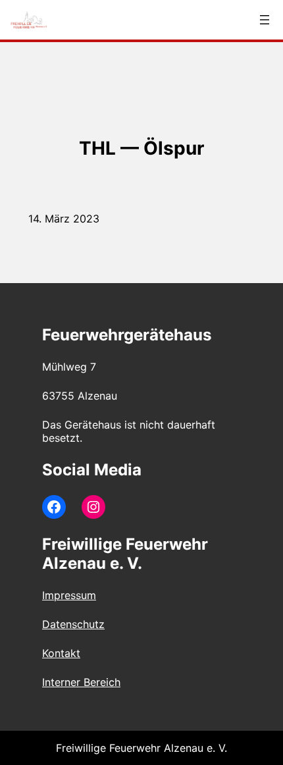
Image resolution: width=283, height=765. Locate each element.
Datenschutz (73, 624)
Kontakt (61, 653)
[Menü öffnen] (264, 20)
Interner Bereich (81, 682)
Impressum (69, 595)
